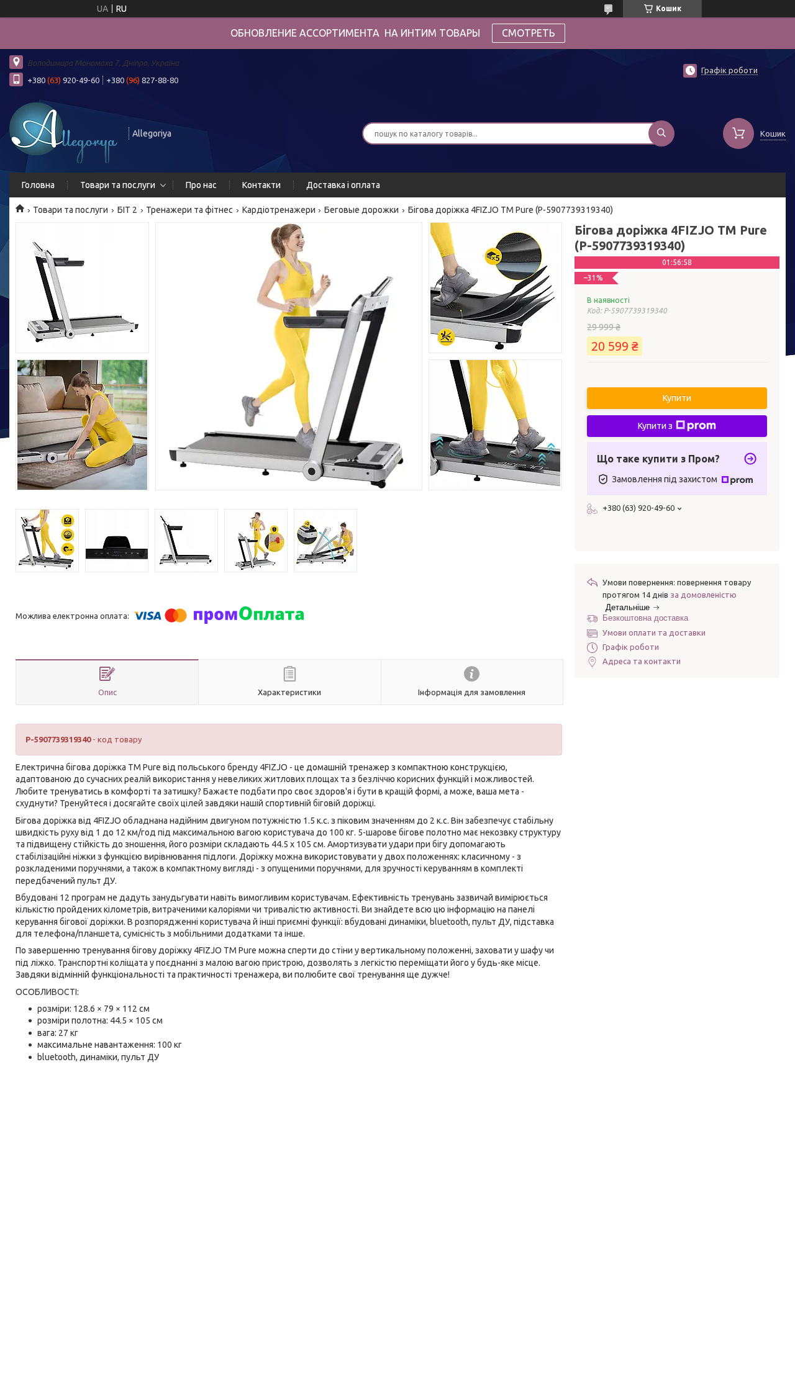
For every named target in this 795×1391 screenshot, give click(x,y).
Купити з (655, 426)
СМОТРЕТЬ (528, 32)
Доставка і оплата (343, 185)
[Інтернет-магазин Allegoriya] (63, 132)
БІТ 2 (127, 210)
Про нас (201, 185)
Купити (677, 398)
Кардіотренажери (279, 210)
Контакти (261, 185)
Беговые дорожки (361, 210)
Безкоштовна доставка (645, 618)
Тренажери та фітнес (189, 210)
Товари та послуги (117, 185)
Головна (38, 185)
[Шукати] (661, 133)
